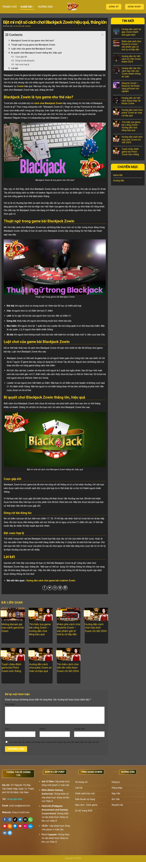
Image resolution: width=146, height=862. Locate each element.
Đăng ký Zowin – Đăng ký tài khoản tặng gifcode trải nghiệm (131, 87)
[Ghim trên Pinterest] (60, 587)
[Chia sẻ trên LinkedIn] (65, 587)
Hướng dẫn (45, 6)
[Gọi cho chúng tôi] (30, 819)
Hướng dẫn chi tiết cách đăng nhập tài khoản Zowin (131, 101)
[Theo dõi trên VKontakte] (4, 833)
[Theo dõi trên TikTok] (15, 819)
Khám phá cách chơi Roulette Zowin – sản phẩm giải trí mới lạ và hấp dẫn (131, 45)
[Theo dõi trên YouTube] (20, 826)
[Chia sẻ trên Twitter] (49, 587)
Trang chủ (9, 6)
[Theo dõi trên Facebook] (4, 819)
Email (43, 729)
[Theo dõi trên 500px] (30, 826)
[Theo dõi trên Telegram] (10, 833)
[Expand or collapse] (102, 34)
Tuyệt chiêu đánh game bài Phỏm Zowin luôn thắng (130, 152)
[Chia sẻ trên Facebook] (44, 587)
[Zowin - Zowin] (73, 6)
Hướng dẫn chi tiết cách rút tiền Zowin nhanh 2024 (131, 59)
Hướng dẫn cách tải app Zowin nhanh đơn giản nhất (131, 32)
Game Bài (26, 6)
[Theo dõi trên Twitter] (20, 819)
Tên (7, 729)
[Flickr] (25, 826)
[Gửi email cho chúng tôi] (25, 819)
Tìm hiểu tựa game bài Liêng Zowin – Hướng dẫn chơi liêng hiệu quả (131, 126)
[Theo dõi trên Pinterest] (4, 826)
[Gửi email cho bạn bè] (54, 587)
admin (28, 26)
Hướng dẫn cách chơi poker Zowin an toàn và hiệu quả (132, 113)
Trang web (79, 729)
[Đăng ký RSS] (10, 826)
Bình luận (10, 704)
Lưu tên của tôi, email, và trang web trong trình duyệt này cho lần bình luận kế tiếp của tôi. (54, 742)
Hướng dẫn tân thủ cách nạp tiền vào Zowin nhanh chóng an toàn (131, 72)
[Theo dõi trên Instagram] (10, 819)
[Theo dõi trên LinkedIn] (15, 826)
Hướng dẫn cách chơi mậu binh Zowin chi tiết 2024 (132, 139)
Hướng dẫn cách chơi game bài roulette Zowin (50, 580)
